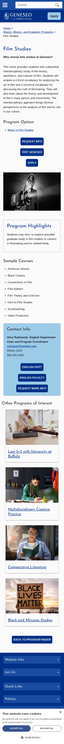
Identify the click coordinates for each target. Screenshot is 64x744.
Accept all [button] (16, 728)
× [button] (60, 712)
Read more (27, 722)
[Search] (57, 5)
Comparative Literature (27, 567)
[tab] (32, 686)
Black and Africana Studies (30, 620)
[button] (54, 16)
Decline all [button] (47, 728)
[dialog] (32, 726)
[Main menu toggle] (5, 5)
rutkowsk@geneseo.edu (21, 346)
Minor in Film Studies (21, 130)
